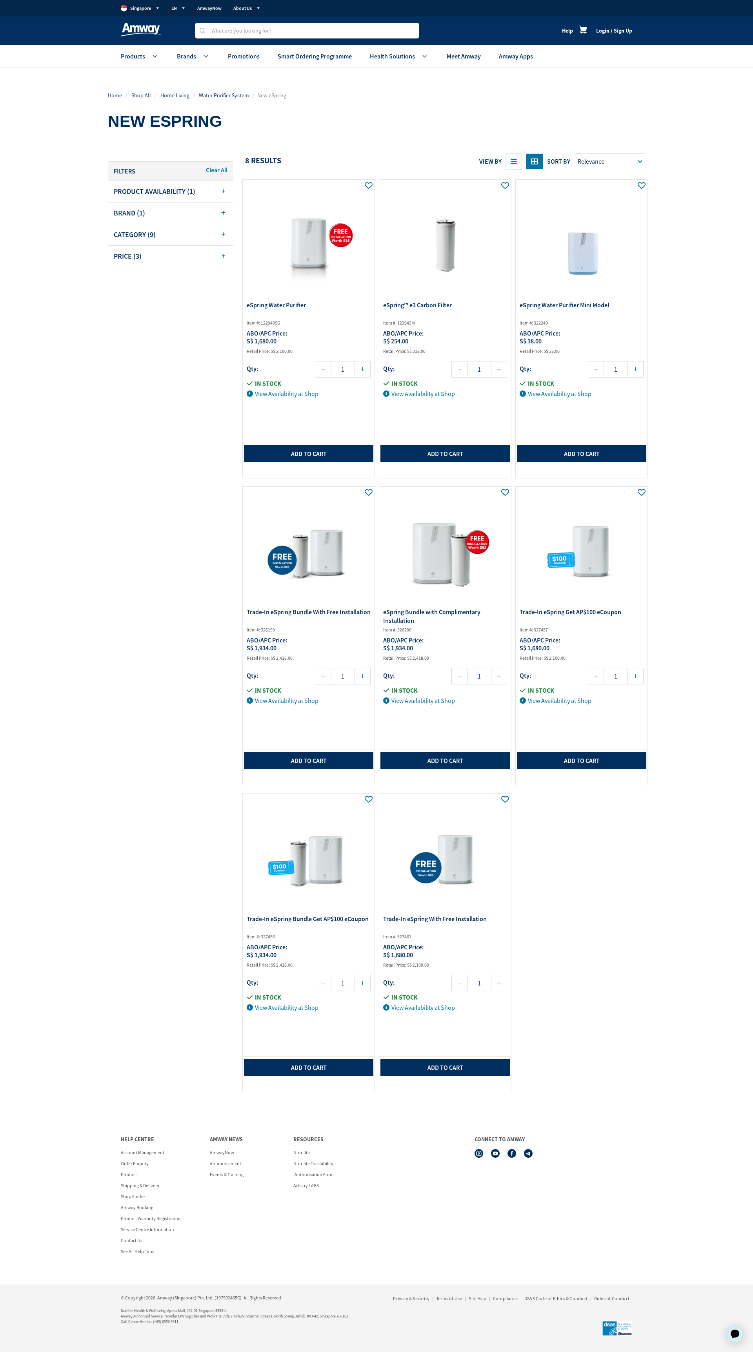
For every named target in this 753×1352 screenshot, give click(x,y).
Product (129, 1174)
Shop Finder (133, 1196)
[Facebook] (511, 1153)
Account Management (142, 1152)
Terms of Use (449, 1298)
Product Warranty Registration (151, 1218)
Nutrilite (301, 1152)
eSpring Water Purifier (276, 305)
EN (174, 8)
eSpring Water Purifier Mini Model (564, 305)
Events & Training (227, 1174)
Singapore (140, 8)
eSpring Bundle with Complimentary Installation (431, 616)
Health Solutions (392, 56)
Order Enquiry (135, 1163)
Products (133, 56)
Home (115, 95)
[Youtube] (495, 1153)
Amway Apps (516, 56)
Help (567, 30)
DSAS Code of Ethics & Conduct (555, 1298)
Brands (186, 56)
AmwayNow (209, 8)
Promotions (244, 56)
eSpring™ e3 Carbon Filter (417, 305)
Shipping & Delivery (140, 1185)
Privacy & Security (411, 1298)
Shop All (141, 95)
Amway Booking (137, 1207)
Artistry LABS (306, 1185)
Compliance (505, 1298)
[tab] (170, 191)
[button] (170, 191)
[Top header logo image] (141, 29)
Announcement (225, 1163)
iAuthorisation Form (313, 1174)
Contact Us (131, 1240)
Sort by (558, 161)
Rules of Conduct (611, 1298)
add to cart (309, 454)
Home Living (174, 95)
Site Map (477, 1298)
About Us (242, 8)
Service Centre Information (147, 1229)
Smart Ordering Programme (315, 56)
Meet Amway (464, 56)
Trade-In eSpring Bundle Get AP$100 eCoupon (308, 919)
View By (490, 161)
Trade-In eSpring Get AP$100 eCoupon (570, 612)
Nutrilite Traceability (313, 1163)
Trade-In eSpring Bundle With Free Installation (309, 612)
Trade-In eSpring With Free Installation (435, 919)
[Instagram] (479, 1153)
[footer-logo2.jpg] (617, 1328)
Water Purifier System (224, 95)
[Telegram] (528, 1153)
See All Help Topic (138, 1251)
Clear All (216, 170)
